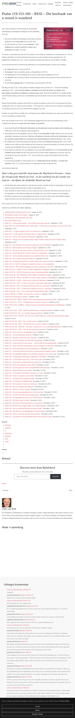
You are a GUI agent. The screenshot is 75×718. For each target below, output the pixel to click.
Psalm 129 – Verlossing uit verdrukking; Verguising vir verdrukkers (25, 356)
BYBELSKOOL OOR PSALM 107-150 (17, 212)
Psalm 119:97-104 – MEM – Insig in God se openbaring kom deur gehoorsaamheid (30, 299)
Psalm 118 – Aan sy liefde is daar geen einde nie (20, 258)
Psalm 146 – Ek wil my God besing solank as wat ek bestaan (23, 403)
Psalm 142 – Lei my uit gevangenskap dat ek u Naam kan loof (24, 392)
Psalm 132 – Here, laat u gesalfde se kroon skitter (20, 365)
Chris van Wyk (17, 22)
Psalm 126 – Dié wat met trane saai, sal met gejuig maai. (22, 348)
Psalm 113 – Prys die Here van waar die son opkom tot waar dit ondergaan (28, 245)
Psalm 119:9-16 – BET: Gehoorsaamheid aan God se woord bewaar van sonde (29, 267)
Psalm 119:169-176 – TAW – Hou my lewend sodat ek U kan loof (25, 329)
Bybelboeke (27, 4)
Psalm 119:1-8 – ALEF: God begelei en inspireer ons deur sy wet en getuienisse (29, 264)
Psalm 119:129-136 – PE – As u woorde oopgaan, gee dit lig (23, 313)
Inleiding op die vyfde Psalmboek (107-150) (18, 218)
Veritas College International (68, 4)
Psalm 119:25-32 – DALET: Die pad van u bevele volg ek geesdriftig (26, 272)
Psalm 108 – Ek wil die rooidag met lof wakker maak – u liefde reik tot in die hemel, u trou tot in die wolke (38, 226)
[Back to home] (9, 4)
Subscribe (56, 476)
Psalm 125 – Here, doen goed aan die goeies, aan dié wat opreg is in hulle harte (29, 346)
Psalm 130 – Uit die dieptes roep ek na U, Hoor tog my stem (23, 359)
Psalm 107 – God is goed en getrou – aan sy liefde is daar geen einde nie (27, 223)
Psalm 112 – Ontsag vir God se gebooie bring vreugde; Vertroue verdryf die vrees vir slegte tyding (35, 239)
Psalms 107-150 (52, 22)
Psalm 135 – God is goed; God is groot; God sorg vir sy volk (23, 373)
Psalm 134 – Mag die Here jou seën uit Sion (18, 370)
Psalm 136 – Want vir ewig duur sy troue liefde (19, 376)
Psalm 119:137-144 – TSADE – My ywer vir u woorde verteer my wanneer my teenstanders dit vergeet (37, 316)
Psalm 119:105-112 (27, 614)
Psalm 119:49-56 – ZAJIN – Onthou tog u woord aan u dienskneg (25, 280)
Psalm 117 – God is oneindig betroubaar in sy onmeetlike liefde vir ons (26, 256)
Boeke (35, 4)
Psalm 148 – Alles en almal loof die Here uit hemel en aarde (23, 408)
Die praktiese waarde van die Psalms (16, 215)
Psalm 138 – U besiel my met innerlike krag (18, 381)
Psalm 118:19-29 (23, 625)
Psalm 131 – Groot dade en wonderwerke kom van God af (23, 362)
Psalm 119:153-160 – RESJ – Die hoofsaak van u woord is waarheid (26, 324)
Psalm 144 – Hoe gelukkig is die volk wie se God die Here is (23, 397)
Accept (37, 706)
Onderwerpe (42, 4)
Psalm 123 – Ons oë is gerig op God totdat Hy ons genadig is (24, 340)
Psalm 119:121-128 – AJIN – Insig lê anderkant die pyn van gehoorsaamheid (28, 310)
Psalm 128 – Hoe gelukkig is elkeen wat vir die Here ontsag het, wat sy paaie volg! (30, 354)
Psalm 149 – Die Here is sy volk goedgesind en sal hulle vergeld (25, 411)
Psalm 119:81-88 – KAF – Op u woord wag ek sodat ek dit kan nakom (27, 291)
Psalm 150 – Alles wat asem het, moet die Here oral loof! (22, 414)
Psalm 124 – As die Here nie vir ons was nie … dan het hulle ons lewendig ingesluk (31, 343)
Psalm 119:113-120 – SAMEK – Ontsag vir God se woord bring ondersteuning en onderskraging (35, 305)
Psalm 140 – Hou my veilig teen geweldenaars (19, 386)
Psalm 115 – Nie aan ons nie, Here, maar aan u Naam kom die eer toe (26, 250)
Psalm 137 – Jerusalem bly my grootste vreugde (19, 378)
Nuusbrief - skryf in (58, 4)
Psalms (4, 483)
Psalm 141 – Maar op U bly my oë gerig (17, 389)
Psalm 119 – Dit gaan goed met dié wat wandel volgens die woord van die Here (29, 261)
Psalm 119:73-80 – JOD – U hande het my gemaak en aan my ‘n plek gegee (28, 288)
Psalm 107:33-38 (26, 666)
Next (70, 490)
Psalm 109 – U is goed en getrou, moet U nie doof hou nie (23, 231)
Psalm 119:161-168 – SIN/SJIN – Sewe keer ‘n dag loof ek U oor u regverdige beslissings (32, 327)
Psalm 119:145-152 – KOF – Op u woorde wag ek (20, 321)
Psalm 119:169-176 (24, 589)
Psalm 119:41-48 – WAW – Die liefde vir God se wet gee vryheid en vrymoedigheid (31, 277)
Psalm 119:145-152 (24, 600)
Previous (5, 490)
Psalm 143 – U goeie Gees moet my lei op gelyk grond (22, 395)
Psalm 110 (24, 641)
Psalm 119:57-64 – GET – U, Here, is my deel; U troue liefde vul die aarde (28, 283)
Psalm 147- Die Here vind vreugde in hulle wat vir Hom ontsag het (25, 406)
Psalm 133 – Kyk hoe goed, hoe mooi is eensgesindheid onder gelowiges (27, 367)
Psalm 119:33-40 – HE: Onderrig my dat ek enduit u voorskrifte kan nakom (28, 275)
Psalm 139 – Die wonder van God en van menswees (21, 384)
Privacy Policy (64, 701)
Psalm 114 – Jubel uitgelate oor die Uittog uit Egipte (21, 247)
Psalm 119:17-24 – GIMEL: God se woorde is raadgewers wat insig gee (27, 269)
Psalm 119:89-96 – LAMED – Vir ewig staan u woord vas (23, 294)
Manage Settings (37, 714)
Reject (37, 710)
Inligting (50, 4)
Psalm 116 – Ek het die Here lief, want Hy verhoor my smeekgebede (26, 253)
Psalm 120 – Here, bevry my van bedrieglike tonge (20, 332)
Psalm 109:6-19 (26, 652)
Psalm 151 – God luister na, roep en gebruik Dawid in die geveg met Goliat (28, 416)
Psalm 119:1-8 (30, 619)
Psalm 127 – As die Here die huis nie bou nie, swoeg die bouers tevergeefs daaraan (30, 351)
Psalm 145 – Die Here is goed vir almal (17, 400)
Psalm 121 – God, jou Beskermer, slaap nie (18, 335)
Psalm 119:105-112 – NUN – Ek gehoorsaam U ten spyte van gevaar (26, 302)
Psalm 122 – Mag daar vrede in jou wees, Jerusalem (21, 337)
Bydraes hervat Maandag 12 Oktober (16, 297)
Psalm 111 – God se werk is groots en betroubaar (20, 237)
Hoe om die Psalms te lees (13, 220)
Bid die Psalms (19, 4)
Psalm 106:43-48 (23, 688)
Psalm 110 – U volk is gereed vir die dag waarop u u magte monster (26, 234)
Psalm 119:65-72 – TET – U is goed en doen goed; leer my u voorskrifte (27, 286)
